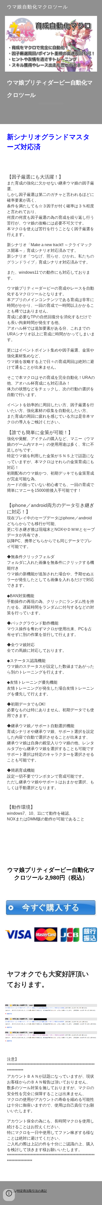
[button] (9, 1195)
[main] (51, 90)
